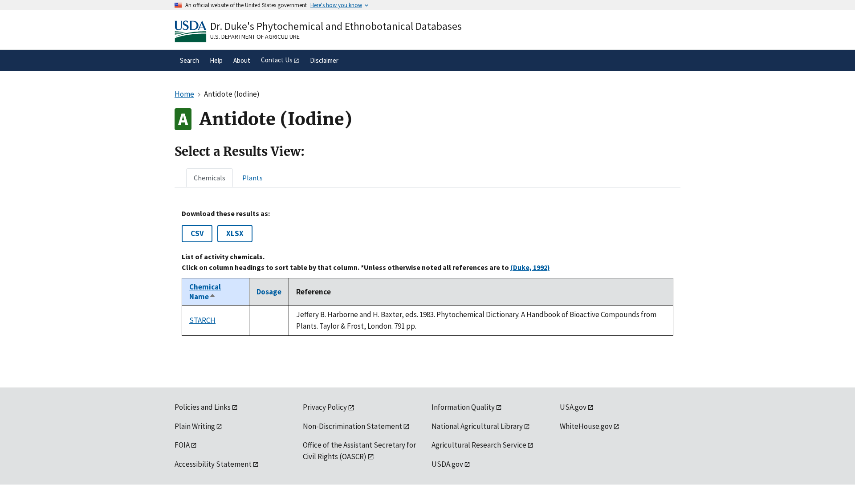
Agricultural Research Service (479, 445)
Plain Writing (195, 426)
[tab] (209, 177)
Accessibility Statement (213, 464)
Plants (252, 177)
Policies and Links (203, 407)
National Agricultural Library (477, 426)
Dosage (268, 292)
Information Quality (463, 407)
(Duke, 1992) (530, 267)
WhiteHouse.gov (586, 426)
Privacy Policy (325, 407)
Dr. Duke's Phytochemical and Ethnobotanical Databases (336, 26)
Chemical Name (205, 292)
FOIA (182, 445)
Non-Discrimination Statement (352, 426)
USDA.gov (447, 464)
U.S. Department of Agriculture (255, 37)
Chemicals (209, 177)
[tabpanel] (427, 272)
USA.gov (573, 407)
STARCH (202, 320)
